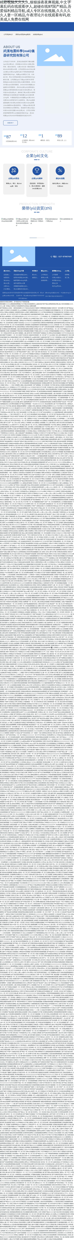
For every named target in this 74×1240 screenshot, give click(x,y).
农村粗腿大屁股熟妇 (29, 1037)
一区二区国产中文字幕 (61, 537)
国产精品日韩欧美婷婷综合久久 (28, 481)
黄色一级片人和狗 (61, 566)
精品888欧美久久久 (10, 351)
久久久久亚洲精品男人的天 (25, 437)
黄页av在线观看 (31, 368)
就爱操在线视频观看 (44, 424)
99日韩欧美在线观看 (31, 545)
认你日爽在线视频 (13, 404)
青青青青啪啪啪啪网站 (34, 683)
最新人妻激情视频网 (32, 608)
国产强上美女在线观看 (22, 566)
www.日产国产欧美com (6, 955)
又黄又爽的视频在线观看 (34, 529)
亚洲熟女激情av (62, 389)
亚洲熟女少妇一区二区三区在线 (59, 731)
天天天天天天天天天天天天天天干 (42, 768)
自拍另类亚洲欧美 (18, 974)
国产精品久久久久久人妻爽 (44, 1026)
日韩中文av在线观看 (25, 597)
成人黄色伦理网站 (55, 466)
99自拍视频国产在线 (66, 983)
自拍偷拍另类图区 (18, 341)
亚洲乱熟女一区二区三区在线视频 (52, 704)
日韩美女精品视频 (66, 491)
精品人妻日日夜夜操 (27, 533)
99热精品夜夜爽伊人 (42, 966)
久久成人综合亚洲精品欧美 (39, 379)
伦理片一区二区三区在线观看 (20, 860)
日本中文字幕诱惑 (56, 851)
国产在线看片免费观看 (49, 572)
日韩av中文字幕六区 (12, 1024)
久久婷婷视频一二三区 (63, 418)
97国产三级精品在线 (37, 506)
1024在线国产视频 (43, 418)
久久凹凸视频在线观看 (32, 526)
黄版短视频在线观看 (33, 708)
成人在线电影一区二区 (62, 764)
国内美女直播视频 (7, 872)
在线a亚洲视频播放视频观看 (8, 776)
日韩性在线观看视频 (36, 576)
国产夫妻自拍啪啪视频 (50, 531)
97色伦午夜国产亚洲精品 (17, 416)
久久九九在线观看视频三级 (61, 895)
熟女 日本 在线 (42, 549)
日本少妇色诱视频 (50, 599)
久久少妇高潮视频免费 (30, 712)
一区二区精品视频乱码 (67, 487)
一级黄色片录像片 (10, 914)
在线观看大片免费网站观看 (61, 812)
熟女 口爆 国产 (7, 537)
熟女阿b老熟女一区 (67, 560)
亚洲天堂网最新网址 (11, 1035)
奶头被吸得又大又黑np (66, 516)
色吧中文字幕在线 (45, 510)
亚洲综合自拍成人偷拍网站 (16, 531)
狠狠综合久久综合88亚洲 (61, 595)
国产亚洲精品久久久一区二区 (61, 683)
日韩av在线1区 (38, 531)
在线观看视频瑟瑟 (43, 989)
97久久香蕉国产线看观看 (47, 970)
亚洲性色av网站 (43, 866)
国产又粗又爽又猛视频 (67, 674)
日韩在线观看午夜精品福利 (36, 449)
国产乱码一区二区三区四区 (60, 930)
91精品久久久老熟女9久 (7, 793)
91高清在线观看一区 (25, 641)
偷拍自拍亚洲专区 (28, 395)
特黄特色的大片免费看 (16, 864)
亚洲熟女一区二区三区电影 (55, 522)
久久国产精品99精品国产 (12, 849)
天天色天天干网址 (39, 479)
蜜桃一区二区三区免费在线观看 (24, 572)
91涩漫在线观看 (23, 639)
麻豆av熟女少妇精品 (49, 489)
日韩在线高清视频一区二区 (38, 872)
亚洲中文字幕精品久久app (35, 493)
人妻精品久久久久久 (21, 997)
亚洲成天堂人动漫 (52, 387)
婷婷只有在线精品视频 (9, 347)
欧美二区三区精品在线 (21, 868)
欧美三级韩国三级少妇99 (33, 808)
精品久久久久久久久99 (44, 360)
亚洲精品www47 (31, 676)
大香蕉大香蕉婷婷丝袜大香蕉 (11, 466)
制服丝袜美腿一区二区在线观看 (51, 995)
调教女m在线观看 (54, 693)
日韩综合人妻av (30, 987)
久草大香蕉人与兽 (31, 972)
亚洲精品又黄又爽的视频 (9, 329)
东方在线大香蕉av (62, 370)
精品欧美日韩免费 (62, 479)
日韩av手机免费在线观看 (61, 593)
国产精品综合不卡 (27, 856)
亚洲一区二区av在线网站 (51, 589)
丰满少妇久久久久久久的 (65, 316)
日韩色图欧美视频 (28, 331)
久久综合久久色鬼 (5, 720)
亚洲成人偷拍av (38, 329)
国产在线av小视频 (24, 589)
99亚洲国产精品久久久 (60, 903)
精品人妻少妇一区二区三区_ (30, 424)
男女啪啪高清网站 (35, 637)
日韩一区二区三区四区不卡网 (61, 756)
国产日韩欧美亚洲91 (14, 456)
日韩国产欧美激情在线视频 (10, 370)
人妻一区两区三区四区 (27, 476)
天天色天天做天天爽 (21, 772)
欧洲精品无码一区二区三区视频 (52, 679)
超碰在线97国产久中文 (47, 337)
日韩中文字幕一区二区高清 (18, 895)
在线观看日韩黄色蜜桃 (24, 370)
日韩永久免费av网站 (65, 831)
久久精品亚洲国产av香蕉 (45, 870)
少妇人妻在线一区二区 (52, 654)
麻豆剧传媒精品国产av (8, 785)
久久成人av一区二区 (15, 570)
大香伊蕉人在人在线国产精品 (31, 318)
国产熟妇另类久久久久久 (7, 408)
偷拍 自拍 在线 (48, 858)
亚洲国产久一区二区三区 (41, 699)
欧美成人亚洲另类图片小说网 (8, 658)
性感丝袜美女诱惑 (48, 903)
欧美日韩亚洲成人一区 (53, 397)
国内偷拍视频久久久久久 (46, 324)
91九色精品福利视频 (13, 883)
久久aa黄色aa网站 (24, 741)
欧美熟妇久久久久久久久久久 (53, 964)
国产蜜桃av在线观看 (30, 845)
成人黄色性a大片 (24, 937)
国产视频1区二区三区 (16, 847)
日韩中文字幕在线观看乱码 (33, 1016)
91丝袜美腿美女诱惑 (21, 889)
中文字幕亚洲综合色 (9, 681)
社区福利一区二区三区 (35, 1047)
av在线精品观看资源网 (29, 695)
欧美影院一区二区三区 (58, 816)
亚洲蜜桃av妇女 (4, 464)
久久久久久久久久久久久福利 (47, 997)
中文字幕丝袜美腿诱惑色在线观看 (58, 499)
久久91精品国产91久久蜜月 (65, 626)
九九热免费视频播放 (59, 347)
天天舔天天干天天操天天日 (26, 1039)
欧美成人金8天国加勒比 (41, 543)
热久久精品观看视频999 (43, 1045)
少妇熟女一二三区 (24, 947)
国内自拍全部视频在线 (45, 624)
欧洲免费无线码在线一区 (63, 824)
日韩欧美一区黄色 (34, 574)
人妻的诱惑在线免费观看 (7, 431)
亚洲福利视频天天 (57, 314)
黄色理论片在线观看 (25, 472)
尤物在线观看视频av (9, 1007)
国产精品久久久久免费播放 (50, 410)
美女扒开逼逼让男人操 (23, 462)
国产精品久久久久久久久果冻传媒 (49, 749)
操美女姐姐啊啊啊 (38, 339)
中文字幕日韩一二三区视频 (42, 851)
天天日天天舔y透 (50, 358)
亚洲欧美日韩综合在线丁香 (58, 568)
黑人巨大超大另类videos (17, 554)
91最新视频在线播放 (23, 831)
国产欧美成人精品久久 (33, 356)
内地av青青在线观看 (33, 485)
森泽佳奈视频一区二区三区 (16, 512)
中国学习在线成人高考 (11, 701)
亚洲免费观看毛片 (35, 556)
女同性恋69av (37, 685)
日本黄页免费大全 (49, 376)
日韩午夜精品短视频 (62, 660)
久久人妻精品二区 (66, 797)
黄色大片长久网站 (53, 535)
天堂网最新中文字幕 (64, 364)
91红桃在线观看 (19, 324)
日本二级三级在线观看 (48, 643)
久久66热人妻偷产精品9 (11, 358)
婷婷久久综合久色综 (54, 554)
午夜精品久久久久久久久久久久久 (22, 795)
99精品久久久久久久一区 (39, 370)
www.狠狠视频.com (7, 962)
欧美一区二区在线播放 (25, 645)
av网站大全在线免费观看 (18, 816)
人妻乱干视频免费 (10, 516)
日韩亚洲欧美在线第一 (22, 574)
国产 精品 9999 (32, 508)
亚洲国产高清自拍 (15, 901)
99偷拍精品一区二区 (61, 529)
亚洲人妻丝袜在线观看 (59, 441)
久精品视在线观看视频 (64, 564)
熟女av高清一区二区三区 (57, 526)
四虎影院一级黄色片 (41, 791)
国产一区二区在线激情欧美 (52, 501)
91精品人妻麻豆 (57, 399)
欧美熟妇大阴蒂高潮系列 (53, 635)
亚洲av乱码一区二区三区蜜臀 (58, 833)
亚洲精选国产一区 (53, 416)
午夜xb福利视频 (37, 524)
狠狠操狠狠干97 (43, 1030)
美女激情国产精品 (10, 576)
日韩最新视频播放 (54, 331)
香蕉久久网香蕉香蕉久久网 (38, 562)
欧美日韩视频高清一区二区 (58, 310)
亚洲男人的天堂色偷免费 (39, 670)
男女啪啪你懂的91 (55, 878)
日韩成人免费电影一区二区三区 (27, 601)
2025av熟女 (52, 418)
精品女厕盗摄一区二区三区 (45, 414)
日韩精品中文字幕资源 (14, 654)
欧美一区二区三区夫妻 (23, 658)
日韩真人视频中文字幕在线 (34, 516)
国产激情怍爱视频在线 (34, 889)
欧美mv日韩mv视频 (28, 810)
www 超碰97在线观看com (49, 826)
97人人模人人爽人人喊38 (18, 972)
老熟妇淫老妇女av (15, 476)
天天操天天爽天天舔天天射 (44, 864)
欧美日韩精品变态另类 (58, 495)
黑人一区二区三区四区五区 (60, 864)
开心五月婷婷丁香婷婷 (21, 474)
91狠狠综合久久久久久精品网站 (23, 995)
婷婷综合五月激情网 (39, 654)
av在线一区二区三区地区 (20, 489)
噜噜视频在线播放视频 (12, 597)
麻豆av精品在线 (32, 681)
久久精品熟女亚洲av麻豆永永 (23, 1041)
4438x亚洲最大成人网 (12, 364)
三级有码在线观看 (56, 408)
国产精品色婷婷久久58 (61, 539)
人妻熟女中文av (14, 641)
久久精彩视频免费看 (46, 816)
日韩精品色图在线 (26, 691)
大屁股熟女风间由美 (51, 618)
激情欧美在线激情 (33, 997)
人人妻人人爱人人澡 (60, 933)
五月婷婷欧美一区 (56, 778)
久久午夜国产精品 (15, 543)
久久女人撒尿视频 (37, 762)
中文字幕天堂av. (59, 376)
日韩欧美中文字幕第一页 (62, 381)
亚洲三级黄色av (39, 362)
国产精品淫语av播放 (43, 718)
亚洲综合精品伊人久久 (20, 316)
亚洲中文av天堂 (56, 637)
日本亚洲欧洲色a (46, 451)
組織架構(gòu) (38, 34)
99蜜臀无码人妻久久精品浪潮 (52, 1024)
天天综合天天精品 (22, 664)
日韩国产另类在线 (59, 574)
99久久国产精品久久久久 (52, 781)
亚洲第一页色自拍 (62, 722)
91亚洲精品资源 (9, 758)
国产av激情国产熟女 (61, 643)
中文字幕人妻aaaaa (32, 747)
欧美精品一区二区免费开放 (50, 316)
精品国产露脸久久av (8, 368)
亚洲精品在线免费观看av (66, 968)
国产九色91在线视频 (46, 616)
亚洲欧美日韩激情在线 (50, 458)
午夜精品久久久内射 (23, 651)
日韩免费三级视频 (52, 776)
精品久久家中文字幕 (5, 704)
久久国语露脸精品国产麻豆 (35, 458)
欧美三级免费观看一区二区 (51, 701)
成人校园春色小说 (60, 689)
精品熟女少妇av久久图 (61, 955)
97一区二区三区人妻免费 (26, 514)
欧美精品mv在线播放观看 (41, 354)
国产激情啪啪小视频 (39, 853)
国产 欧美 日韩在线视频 (44, 962)
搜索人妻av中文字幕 (64, 641)
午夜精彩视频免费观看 (30, 558)
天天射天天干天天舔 (44, 433)
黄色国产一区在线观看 (43, 368)
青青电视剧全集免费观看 (36, 858)
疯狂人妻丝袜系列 (7, 454)
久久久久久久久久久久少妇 (43, 695)
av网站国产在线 (30, 983)
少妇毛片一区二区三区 (51, 1037)
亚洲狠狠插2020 (58, 770)
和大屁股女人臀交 (58, 870)
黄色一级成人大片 (46, 314)
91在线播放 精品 (8, 497)
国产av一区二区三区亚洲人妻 (18, 801)
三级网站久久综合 (32, 418)
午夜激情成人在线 (60, 337)
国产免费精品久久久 (19, 510)
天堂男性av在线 (21, 347)
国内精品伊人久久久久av (36, 914)
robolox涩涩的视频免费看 (31, 687)
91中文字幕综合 (41, 735)
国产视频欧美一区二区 (11, 976)
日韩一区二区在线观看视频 (26, 606)
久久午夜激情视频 (34, 345)
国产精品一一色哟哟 (23, 518)
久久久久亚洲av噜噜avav (65, 462)
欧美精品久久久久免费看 (21, 345)
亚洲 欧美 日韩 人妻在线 (18, 753)
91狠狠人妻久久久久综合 (41, 331)
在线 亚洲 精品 (26, 1020)
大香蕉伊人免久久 (15, 1045)
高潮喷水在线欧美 (25, 643)
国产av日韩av (65, 454)
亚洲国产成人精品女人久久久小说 (19, 616)
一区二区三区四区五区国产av (13, 410)
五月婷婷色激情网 (24, 656)
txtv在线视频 (9, 522)
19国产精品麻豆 (36, 614)
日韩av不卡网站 (53, 543)
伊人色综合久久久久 (30, 693)
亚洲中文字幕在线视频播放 (47, 928)
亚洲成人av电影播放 (24, 701)
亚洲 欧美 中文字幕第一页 (40, 880)
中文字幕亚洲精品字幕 (51, 922)
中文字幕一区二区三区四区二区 (12, 354)
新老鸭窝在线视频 (54, 916)
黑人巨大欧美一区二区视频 (50, 576)
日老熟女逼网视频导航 (46, 460)
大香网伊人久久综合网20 (60, 647)
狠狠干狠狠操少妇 (21, 839)
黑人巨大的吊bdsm (15, 583)
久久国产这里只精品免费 (18, 789)
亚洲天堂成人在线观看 (65, 589)
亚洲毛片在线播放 (16, 435)
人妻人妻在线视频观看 (27, 920)
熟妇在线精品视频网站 (25, 716)
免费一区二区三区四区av (54, 724)
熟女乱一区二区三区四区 (50, 351)
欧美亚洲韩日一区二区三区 (26, 953)
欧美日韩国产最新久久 (58, 695)
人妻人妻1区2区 (27, 333)
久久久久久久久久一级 (19, 418)
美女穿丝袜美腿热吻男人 (43, 778)
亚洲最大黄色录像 (27, 862)
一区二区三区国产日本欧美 (20, 335)
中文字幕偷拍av (26, 372)
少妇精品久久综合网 (11, 437)
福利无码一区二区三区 (45, 399)
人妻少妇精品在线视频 (43, 601)
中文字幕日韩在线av (38, 822)
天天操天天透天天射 (66, 339)
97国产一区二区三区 (19, 497)
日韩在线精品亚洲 (49, 955)
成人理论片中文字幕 (52, 862)
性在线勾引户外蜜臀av (55, 374)
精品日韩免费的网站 (51, 389)
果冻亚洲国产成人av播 (22, 591)
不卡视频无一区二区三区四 (30, 447)
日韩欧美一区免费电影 (26, 539)
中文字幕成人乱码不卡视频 (27, 945)
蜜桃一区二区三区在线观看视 (61, 460)
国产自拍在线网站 (46, 412)
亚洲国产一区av (42, 443)
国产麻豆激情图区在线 (14, 533)
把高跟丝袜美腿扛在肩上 (33, 510)
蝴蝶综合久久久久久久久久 (61, 741)
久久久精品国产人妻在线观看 (35, 908)
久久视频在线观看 (59, 664)
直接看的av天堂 (12, 445)
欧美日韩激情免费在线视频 (58, 581)
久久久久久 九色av (61, 489)
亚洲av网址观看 (33, 824)
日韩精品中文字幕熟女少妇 (25, 835)
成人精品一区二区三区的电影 (50, 516)
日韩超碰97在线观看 (30, 554)
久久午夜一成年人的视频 (53, 474)
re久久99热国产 (26, 410)
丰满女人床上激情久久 (18, 668)
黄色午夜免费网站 (23, 843)
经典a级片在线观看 (40, 397)
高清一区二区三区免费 (31, 593)
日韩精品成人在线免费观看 (42, 581)
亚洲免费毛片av (51, 735)
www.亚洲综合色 (34, 460)
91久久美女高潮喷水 (46, 556)
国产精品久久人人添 (66, 597)
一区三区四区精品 (38, 710)
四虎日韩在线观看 (10, 891)
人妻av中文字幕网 (9, 1047)
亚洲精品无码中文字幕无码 (18, 356)
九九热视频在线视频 (15, 685)
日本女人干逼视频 (65, 331)
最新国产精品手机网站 (22, 743)
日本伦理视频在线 (26, 343)
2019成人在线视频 (13, 643)
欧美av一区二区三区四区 (12, 491)
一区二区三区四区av (17, 604)
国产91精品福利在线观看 (7, 887)
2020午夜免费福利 (32, 414)
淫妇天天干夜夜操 (55, 766)
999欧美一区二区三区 (39, 483)
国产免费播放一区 (38, 385)
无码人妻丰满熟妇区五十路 (63, 335)
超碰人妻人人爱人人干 (19, 647)
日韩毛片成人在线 (5, 789)
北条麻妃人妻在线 (38, 697)
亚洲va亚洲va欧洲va (34, 664)
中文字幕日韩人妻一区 (65, 576)
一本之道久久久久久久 (37, 404)
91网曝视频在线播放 (45, 308)
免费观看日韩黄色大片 (62, 549)
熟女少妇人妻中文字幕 (63, 458)
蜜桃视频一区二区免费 (33, 756)
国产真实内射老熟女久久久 (10, 980)
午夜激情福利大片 (12, 679)
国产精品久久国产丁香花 (41, 916)
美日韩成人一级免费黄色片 (28, 1045)
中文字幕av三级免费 (13, 905)
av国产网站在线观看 (18, 878)
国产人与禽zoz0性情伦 (39, 795)
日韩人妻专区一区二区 (18, 399)
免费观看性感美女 (11, 587)
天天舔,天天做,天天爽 (48, 529)
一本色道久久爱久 (46, 495)
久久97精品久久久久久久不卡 (46, 824)
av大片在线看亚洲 (26, 583)
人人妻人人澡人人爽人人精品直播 (48, 512)
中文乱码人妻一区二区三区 (19, 537)
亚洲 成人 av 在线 (7, 722)
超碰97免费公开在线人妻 (31, 512)
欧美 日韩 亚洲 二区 (56, 560)
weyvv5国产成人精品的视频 (37, 743)
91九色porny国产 (55, 1007)
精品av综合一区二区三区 (18, 1016)
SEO (46, 296)
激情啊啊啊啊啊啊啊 (16, 1037)
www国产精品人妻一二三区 (64, 751)
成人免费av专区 (39, 606)
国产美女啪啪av (49, 639)
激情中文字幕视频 (47, 668)
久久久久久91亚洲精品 (19, 708)
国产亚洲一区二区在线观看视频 (21, 499)
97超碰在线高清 (58, 312)
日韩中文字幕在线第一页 (9, 637)
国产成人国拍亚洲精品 (18, 326)
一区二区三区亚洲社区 (36, 701)
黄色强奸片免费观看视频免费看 (43, 1018)
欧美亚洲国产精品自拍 (40, 395)
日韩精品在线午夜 (65, 354)
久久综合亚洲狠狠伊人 (52, 483)
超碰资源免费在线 (13, 731)
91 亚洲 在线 (7, 916)
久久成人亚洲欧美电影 (43, 878)
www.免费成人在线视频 (46, 420)
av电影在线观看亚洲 (13, 670)
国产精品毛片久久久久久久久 (16, 812)
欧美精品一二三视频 (18, 672)
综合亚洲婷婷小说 (13, 585)
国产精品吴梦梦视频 (25, 404)
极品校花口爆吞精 (50, 362)
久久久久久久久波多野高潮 (32, 322)
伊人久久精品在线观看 (22, 935)
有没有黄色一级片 (54, 737)
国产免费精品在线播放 (56, 318)
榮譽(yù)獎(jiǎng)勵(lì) (23, 34)
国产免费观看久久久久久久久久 (15, 989)
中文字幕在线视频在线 (46, 312)
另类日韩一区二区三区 (8, 376)
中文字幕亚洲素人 (40, 918)
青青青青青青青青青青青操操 (39, 343)
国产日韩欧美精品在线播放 (35, 943)
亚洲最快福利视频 (29, 439)
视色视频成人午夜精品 (32, 433)
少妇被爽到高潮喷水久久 (57, 839)
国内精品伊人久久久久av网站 (38, 491)
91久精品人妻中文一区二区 (21, 522)
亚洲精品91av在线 (15, 622)
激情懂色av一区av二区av (38, 612)
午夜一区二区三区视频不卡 (35, 376)
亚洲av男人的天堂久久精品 (52, 606)
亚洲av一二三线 (9, 385)
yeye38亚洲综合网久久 (61, 714)
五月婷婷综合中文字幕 (12, 768)
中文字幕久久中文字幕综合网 (65, 406)
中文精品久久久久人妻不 (46, 747)
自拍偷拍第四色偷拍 (45, 401)
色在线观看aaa (30, 497)
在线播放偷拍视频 (20, 431)
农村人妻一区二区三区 (8, 797)
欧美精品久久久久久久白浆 (29, 435)
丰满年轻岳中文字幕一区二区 (38, 535)
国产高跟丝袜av (44, 526)
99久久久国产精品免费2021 (23, 614)
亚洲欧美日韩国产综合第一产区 (61, 401)
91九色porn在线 (12, 462)
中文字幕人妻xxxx (57, 431)
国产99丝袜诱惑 (25, 733)
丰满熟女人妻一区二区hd (45, 712)
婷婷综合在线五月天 (16, 866)
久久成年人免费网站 (28, 828)
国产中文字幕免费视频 (44, 772)
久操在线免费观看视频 (59, 676)
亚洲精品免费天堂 (47, 383)
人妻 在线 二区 (30, 851)
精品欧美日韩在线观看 (18, 624)
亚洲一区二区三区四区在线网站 (52, 849)
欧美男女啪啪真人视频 (63, 666)
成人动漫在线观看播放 (37, 547)
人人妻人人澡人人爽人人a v (16, 593)
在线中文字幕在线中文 (24, 1028)
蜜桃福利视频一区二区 (66, 397)
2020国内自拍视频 (68, 399)
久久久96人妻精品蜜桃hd (58, 545)
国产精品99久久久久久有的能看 (56, 951)
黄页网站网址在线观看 (23, 799)
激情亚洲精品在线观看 (42, 737)
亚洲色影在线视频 (68, 431)
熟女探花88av (15, 991)
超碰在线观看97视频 (10, 635)
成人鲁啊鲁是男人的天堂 (49, 320)
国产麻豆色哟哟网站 (28, 570)
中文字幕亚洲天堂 (61, 404)
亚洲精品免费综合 (58, 874)
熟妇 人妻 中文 (38, 679)
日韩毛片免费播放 (42, 585)
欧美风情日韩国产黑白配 (53, 745)
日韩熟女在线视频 (14, 729)
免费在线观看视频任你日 (53, 620)
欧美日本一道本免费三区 (59, 308)
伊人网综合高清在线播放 (54, 333)
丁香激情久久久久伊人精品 (34, 751)
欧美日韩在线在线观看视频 (38, 951)
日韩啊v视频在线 (40, 901)
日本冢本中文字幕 (7, 876)
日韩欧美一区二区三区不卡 (41, 941)
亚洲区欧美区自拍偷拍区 (26, 731)
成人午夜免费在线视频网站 (13, 1014)
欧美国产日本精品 (49, 381)
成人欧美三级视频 (18, 333)
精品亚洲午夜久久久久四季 (58, 356)
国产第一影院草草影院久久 (11, 649)
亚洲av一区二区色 (64, 799)
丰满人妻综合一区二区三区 (48, 949)
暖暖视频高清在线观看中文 (39, 597)
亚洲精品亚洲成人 (37, 583)
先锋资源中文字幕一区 (49, 583)
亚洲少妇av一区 (40, 722)
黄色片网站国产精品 (52, 783)
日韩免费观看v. (65, 878)
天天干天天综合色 (66, 333)
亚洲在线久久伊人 (55, 354)
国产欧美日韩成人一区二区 (51, 329)
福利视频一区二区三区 (44, 760)
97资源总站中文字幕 (42, 693)
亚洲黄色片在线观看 (21, 376)
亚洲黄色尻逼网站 (49, 856)
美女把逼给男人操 (50, 404)
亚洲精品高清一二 (58, 624)
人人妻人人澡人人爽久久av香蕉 (52, 493)
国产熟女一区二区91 (59, 481)
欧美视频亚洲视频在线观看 (18, 389)
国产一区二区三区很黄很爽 (45, 347)
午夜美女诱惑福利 (32, 310)
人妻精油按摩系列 (26, 841)
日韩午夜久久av (25, 387)
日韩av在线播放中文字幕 (35, 1012)
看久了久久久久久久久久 (24, 1043)
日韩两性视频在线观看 (45, 393)
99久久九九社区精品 (64, 922)
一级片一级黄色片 (13, 472)
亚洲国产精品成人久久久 (7, 1041)
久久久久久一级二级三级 (10, 941)
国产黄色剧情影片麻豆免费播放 (27, 1026)
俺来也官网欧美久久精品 (11, 656)
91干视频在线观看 (5, 401)
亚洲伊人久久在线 (49, 537)
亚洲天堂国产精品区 (22, 449)
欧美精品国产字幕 (32, 549)
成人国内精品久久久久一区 (33, 668)
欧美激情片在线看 (31, 631)
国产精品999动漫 (31, 785)
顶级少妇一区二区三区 (6, 970)
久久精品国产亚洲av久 (66, 472)
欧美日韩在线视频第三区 (34, 551)
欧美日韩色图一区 (56, 960)
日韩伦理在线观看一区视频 (51, 831)
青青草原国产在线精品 (39, 333)
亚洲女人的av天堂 (27, 685)
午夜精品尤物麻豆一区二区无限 (55, 612)
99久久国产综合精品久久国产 (36, 474)
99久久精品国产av (42, 631)
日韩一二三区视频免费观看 (39, 456)
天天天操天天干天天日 (53, 366)
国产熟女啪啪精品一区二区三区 (39, 499)
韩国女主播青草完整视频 (44, 408)
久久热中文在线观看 (27, 654)
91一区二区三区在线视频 (14, 964)
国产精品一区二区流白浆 (20, 943)
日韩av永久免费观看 (19, 454)
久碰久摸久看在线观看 (6, 985)
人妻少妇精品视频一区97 (39, 372)
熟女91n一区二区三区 (16, 395)
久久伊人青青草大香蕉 (38, 358)
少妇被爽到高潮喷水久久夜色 (38, 793)
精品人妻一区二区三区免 (37, 937)
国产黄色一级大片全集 (38, 641)
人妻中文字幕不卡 (13, 716)
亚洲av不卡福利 (52, 631)
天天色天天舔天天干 (56, 341)
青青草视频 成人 (67, 341)
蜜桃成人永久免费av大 (13, 841)
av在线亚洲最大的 (38, 426)
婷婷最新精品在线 (65, 579)
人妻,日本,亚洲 (44, 374)
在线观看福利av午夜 (14, 633)
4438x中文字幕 (34, 1007)
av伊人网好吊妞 (53, 820)
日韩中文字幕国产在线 (12, 937)
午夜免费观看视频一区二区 (38, 905)
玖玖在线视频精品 (26, 547)
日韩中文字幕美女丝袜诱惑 (32, 672)
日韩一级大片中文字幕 (17, 439)
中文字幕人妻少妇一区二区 (46, 593)
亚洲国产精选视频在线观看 (42, 560)
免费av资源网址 (42, 416)
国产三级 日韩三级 (37, 351)
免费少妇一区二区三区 (51, 908)
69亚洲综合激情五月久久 (28, 999)
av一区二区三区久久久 (6, 393)
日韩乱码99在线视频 (23, 587)
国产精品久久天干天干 (21, 758)
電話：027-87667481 (62, 257)
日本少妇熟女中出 (37, 541)
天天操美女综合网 (26, 720)
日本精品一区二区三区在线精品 (60, 708)
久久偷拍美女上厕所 (49, 697)
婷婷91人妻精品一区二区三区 (38, 522)
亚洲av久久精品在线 (27, 349)
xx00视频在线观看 (66, 501)
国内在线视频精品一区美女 (49, 720)
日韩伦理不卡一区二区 (19, 414)
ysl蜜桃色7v (19, 629)
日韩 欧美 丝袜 (51, 549)
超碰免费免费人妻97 (55, 439)
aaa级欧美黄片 (36, 337)
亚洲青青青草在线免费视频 (52, 547)
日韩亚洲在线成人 (12, 835)
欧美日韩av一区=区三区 (9, 1010)
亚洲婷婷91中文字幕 (26, 524)
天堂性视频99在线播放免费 (11, 470)
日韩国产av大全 (7, 418)
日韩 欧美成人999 (10, 487)
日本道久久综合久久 (57, 533)
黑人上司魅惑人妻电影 (35, 1032)
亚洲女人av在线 (34, 393)
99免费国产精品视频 (8, 1012)
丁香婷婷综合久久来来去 (7, 433)
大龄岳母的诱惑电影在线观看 (25, 329)
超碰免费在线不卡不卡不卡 (31, 401)
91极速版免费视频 (22, 508)
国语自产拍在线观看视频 (35, 1001)
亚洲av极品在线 (38, 514)
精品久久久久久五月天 (21, 1047)
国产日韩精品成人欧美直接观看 (23, 697)
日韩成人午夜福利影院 (28, 745)
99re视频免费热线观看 (30, 770)
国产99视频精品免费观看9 (23, 764)
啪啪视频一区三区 (8, 495)
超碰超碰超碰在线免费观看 (25, 679)
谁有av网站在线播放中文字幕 (48, 345)
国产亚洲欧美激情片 (52, 799)
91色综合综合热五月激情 (32, 308)
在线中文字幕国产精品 (20, 949)
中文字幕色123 (38, 572)
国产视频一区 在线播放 (14, 880)
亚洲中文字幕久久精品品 (62, 897)
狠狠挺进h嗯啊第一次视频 (24, 406)
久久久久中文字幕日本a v (9, 674)
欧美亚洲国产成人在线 (40, 564)
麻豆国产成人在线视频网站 (24, 635)
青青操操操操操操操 (35, 383)
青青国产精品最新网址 (6, 441)
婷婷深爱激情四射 (40, 987)
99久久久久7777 (29, 362)
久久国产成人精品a (5, 318)
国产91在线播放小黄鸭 (37, 472)
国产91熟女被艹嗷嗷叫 (33, 749)
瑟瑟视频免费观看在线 (55, 343)
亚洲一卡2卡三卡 (44, 318)
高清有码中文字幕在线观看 (59, 445)
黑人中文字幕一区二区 (27, 501)
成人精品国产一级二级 (53, 604)
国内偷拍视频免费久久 (12, 514)
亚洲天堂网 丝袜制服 (12, 320)
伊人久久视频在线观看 (14, 745)
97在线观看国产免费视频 (33, 647)
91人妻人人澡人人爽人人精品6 (54, 837)
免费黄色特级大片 (35, 312)
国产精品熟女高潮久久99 (61, 414)
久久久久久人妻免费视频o (14, 695)
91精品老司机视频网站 (44, 1022)
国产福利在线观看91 (44, 545)
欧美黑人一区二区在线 (8, 997)
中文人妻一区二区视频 (25, 339)
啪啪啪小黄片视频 (55, 797)
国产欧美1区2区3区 (23, 445)
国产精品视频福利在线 (30, 604)
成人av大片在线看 (38, 626)
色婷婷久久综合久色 (54, 920)
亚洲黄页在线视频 (52, 395)
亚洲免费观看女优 (7, 608)
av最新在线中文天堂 (18, 916)
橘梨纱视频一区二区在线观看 (42, 533)
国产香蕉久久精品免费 (20, 485)
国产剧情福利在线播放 (16, 397)
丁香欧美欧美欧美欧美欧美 (59, 891)
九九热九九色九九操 (7, 774)
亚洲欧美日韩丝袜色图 (25, 626)
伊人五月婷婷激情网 (63, 426)
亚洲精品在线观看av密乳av (16, 443)
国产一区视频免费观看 (16, 787)
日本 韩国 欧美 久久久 (46, 595)
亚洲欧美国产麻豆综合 (12, 626)
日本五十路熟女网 (29, 874)
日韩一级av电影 (38, 539)
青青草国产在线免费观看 (17, 595)
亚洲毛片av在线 (31, 408)
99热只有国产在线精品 (15, 856)
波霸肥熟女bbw (42, 681)
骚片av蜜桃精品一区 (8, 316)
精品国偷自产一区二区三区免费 (38, 724)
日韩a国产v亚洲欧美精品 (20, 826)
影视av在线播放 (9, 312)
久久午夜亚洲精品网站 (25, 364)
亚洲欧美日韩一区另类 (27, 568)
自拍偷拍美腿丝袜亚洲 (35, 587)
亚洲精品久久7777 (15, 387)
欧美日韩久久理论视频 (12, 481)
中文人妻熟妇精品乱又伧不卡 (50, 614)
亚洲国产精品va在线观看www (48, 1003)
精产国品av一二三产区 (13, 379)
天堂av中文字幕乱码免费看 (14, 564)
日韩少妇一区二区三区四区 (32, 374)
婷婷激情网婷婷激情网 (66, 866)
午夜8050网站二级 (40, 729)
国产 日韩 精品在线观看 (43, 520)
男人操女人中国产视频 (38, 579)
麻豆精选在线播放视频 (17, 374)
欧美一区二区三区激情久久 (36, 639)
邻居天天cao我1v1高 (20, 962)
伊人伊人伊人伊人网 (63, 651)
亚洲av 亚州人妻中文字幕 (49, 551)
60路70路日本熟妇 (47, 441)
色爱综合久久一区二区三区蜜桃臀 (62, 616)
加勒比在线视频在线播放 (19, 526)
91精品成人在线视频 (12, 951)
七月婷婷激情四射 (44, 1007)
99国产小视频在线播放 (41, 439)
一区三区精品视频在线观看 (32, 595)
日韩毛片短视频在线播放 (37, 922)
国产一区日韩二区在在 (66, 656)
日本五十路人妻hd (64, 506)
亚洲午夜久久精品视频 (42, 797)
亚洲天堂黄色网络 (26, 379)
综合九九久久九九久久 (53, 753)
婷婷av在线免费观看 (40, 783)
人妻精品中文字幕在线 (25, 320)
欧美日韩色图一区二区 (45, 608)
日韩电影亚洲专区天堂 (14, 520)
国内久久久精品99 (26, 456)
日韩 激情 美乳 (43, 454)
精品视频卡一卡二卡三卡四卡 (56, 456)
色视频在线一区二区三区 (37, 610)
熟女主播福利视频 (12, 337)
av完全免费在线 (17, 939)
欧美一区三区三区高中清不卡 (11, 314)
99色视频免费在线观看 (46, 574)
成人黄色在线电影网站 (23, 1003)
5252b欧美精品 (45, 833)
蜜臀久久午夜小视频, (65, 976)
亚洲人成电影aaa (65, 781)
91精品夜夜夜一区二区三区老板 (62, 541)
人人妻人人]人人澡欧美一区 (52, 487)
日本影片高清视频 (44, 468)
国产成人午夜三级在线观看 (18, 412)
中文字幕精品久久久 (65, 329)
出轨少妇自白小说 (64, 980)
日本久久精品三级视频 (63, 531)
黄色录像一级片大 (28, 847)
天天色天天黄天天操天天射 (14, 897)
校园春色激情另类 (53, 814)
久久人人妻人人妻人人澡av (42, 810)
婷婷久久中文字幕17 (10, 689)
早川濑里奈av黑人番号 (48, 764)
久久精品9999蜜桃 (45, 1010)
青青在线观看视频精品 (66, 972)
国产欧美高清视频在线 (6, 562)
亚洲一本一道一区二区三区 (10, 339)
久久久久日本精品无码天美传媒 (36, 389)
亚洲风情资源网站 (13, 645)
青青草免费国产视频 (64, 558)
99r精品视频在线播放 (16, 810)
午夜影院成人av (63, 512)
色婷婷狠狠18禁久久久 (40, 476)
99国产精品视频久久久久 (19, 756)
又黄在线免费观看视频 (39, 366)
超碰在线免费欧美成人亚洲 (51, 656)
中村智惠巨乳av (24, 491)
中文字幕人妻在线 (11, 406)
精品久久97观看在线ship (41, 349)
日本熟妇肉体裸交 (22, 689)
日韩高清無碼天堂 (26, 622)
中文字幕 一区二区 (7, 747)
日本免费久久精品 (68, 706)
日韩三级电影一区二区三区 (54, 795)
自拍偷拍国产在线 (25, 649)
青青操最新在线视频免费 (38, 462)
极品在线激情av (41, 993)
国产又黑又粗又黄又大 (31, 416)
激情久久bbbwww (32, 962)
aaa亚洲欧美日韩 (20, 785)
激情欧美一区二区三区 (29, 864)
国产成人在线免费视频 (12, 762)
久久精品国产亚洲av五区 (54, 681)
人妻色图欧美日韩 (28, 939)
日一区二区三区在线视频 (53, 579)
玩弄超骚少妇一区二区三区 (53, 504)
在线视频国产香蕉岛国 (16, 331)
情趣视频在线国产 (58, 391)
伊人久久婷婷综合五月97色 (54, 987)
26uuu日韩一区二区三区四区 (15, 766)
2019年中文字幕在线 (28, 560)
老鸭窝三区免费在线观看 (41, 920)
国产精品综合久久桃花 (16, 828)
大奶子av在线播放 (67, 849)
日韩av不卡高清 (37, 995)
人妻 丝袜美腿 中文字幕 (59, 393)
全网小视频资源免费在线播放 (15, 930)
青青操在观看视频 (55, 601)
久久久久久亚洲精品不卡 (64, 320)
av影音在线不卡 (42, 604)
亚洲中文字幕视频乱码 (24, 337)
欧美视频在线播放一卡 (63, 583)
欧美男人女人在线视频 (62, 629)
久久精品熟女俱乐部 (36, 660)
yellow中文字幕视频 (44, 310)
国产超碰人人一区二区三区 (17, 545)
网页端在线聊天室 (23, 666)
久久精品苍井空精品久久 (11, 606)
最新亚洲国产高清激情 (64, 843)
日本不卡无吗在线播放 (56, 941)
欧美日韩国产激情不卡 (53, 947)
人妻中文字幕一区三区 (61, 958)
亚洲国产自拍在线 (18, 322)
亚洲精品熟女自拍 (59, 747)
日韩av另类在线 (58, 587)
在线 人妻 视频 (28, 426)
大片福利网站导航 (5, 753)
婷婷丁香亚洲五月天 (11, 651)
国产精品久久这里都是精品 (18, 551)
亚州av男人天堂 (18, 918)
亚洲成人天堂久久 (34, 868)
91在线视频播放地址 (20, 887)
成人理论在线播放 (21, 516)
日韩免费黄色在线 (11, 508)
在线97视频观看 (68, 391)
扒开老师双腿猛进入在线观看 (52, 339)
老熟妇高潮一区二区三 (27, 699)
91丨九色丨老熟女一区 (50, 651)
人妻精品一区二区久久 (56, 368)
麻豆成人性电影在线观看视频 (64, 385)
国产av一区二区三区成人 (27, 729)
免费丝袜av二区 (67, 787)
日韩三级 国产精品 (39, 726)
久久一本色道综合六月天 (55, 739)
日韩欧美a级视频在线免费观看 (41, 645)
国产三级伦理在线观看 (48, 326)
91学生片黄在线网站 (25, 506)
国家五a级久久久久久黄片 (30, 468)
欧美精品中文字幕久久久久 (34, 704)
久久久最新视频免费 (57, 412)
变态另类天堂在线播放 (59, 383)
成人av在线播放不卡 (30, 341)
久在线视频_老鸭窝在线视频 (19, 908)
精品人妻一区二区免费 (47, 664)
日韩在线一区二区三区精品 (61, 324)
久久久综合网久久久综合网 (46, 714)
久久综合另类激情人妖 (6, 341)
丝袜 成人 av (13, 620)
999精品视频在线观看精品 (59, 360)
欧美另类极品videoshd (25, 710)
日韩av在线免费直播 (18, 760)
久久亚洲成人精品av (31, 431)
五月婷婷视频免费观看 (12, 710)
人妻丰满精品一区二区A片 (62, 437)
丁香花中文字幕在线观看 (11, 947)
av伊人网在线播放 (65, 883)
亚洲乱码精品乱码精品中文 (33, 326)
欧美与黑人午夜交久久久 (65, 905)
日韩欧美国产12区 (5, 389)
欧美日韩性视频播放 (30, 930)
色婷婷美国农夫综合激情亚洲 (38, 947)
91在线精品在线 (56, 608)
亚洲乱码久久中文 (8, 683)
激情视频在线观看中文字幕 (10, 589)
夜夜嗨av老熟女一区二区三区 (21, 872)
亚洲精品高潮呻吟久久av (49, 406)
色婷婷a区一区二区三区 (53, 622)
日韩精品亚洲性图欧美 (9, 529)
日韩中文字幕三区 (17, 318)
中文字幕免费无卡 (35, 495)
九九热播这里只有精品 (19, 722)
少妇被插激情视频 (7, 943)
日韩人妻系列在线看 (61, 928)
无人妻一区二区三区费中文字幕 (49, 672)
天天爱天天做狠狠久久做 (39, 622)
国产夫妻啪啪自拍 (58, 803)
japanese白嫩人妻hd (55, 349)
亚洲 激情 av (5, 622)
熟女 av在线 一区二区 (65, 410)
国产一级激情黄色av (15, 960)
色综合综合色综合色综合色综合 (40, 1020)
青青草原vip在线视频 (33, 420)
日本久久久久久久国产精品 (21, 610)
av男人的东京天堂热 (16, 360)
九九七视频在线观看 (50, 449)
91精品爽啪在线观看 (25, 358)
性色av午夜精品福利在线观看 (51, 524)
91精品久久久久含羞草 (53, 491)
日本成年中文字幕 (45, 766)
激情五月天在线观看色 (48, 685)
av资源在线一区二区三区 (17, 451)
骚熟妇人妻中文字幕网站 (7, 599)
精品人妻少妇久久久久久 (13, 524)
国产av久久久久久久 (51, 462)
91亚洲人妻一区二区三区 (7, 474)
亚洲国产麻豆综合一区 (32, 391)
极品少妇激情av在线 (62, 789)
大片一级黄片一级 (36, 733)
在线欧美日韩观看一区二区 (36, 335)
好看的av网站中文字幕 (16, 783)
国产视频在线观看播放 (49, 518)
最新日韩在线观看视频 (20, 683)
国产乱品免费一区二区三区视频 (58, 1020)
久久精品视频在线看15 (14, 862)
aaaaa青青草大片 (52, 649)
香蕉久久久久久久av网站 (42, 787)
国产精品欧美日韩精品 (23, 429)
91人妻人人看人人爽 (48, 860)
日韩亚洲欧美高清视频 (38, 599)
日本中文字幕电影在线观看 (32, 451)
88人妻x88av (9, 749)
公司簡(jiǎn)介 (8, 34)
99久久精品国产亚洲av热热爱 (59, 510)
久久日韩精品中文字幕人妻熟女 (56, 562)
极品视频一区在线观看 (60, 974)
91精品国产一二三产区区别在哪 (13, 968)
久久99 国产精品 (47, 541)
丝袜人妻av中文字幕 (8, 918)
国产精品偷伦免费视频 (11, 912)
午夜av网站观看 (56, 633)
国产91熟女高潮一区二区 (43, 470)
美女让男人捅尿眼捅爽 (31, 924)
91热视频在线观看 (63, 729)
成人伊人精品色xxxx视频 (55, 791)
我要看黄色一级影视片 (50, 626)
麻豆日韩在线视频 (38, 381)
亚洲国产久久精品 (15, 733)
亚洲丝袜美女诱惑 (67, 853)
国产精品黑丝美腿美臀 (14, 899)
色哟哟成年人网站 (51, 722)
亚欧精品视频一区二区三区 (50, 762)
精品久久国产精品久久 (38, 618)
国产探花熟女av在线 (6, 308)
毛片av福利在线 (61, 801)
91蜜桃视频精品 (39, 933)
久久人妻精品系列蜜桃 (25, 483)
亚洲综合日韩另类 (46, 445)
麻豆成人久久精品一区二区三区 (34, 955)
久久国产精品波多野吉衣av (52, 926)
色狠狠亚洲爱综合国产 (17, 712)
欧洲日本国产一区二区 (36, 656)
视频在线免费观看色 (63, 395)
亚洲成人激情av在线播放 (58, 470)
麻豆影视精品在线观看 (45, 391)
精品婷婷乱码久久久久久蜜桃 (41, 716)
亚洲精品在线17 (59, 326)
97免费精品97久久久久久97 (25, 853)
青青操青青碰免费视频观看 (57, 468)
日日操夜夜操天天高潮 (48, 1016)
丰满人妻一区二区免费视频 (9, 1026)
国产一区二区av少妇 (14, 422)
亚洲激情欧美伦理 (13, 1039)
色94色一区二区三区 (39, 364)
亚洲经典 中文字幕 (49, 385)
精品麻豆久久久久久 (20, 408)
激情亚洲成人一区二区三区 (12, 501)
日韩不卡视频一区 (29, 581)
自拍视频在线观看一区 (27, 806)
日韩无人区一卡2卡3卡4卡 (25, 674)
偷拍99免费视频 (52, 379)
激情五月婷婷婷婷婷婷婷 (28, 737)
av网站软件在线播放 (16, 468)
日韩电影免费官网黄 (21, 681)
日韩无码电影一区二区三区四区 (56, 785)
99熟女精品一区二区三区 (26, 818)
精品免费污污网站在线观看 (49, 893)
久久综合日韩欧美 (64, 726)
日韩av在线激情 (20, 487)
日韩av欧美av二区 (42, 968)
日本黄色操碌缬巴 (46, 647)
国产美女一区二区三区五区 (22, 793)
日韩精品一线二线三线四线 (64, 572)
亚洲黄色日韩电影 (67, 429)
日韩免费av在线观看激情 (32, 324)
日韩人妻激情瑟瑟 (45, 356)
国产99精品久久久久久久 (14, 791)
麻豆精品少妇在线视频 (59, 668)
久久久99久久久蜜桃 (6, 489)
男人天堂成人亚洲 (48, 841)
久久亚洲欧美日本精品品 (51, 506)
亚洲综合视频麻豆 (30, 820)
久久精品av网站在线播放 (25, 1024)
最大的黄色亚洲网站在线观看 (23, 599)
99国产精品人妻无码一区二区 (45, 812)
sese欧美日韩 (7, 535)
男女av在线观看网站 (9, 808)
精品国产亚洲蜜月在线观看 (60, 447)
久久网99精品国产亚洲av (55, 443)
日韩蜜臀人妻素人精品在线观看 (23, 385)
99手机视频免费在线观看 (28, 633)
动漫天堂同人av (62, 876)
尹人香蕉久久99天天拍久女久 (20, 556)
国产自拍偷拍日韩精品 (19, 608)
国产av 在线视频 (31, 985)
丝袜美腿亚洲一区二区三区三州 (20, 858)
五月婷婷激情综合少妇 (49, 660)
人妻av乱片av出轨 (58, 1026)
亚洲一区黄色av (63, 880)
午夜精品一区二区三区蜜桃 (42, 568)
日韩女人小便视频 (26, 422)
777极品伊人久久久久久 (32, 816)
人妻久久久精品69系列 (27, 803)
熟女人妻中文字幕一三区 (14, 372)
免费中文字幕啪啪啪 (57, 1010)
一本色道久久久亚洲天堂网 (47, 629)
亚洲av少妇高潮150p (14, 381)
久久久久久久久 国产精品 (25, 885)
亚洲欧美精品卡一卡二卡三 (58, 645)
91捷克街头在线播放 (8, 549)
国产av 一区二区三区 (48, 958)
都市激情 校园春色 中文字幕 (38, 1035)
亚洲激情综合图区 (64, 1037)
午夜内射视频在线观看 (54, 774)
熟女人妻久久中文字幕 (51, 364)
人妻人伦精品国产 (20, 433)
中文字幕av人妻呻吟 (20, 549)
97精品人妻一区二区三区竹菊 (46, 508)
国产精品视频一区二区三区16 (8, 518)
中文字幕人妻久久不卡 (33, 412)
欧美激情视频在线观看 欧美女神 (43, 803)
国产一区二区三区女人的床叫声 (40, 466)
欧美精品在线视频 (37, 1043)
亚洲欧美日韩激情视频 (46, 322)
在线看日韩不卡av (18, 978)
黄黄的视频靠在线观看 (58, 570)
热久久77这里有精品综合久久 (58, 435)
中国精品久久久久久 (65, 822)
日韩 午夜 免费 (60, 514)
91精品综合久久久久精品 (58, 520)
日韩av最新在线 (25, 314)
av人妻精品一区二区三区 (64, 758)
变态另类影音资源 (58, 768)
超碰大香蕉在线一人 (28, 397)
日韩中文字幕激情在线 (49, 751)
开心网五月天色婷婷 (43, 435)
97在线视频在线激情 (6, 399)
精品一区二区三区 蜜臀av (35, 689)
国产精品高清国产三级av (24, 351)
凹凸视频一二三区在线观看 (7, 574)
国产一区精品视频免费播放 (17, 631)
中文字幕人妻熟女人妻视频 (58, 424)
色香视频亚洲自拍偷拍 (60, 1001)
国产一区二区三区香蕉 (59, 591)
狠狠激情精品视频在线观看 (61, 808)
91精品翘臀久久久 (63, 999)
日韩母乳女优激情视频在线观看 (9, 739)
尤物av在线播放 (45, 429)
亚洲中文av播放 (51, 370)
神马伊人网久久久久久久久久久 (27, 993)
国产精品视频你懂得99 (66, 662)
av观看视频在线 (36, 320)
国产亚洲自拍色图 (49, 539)
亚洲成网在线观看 (15, 343)
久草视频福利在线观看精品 (58, 497)
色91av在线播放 (22, 458)
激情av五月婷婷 (68, 841)
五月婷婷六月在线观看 (10, 310)
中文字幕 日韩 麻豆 (12, 1032)
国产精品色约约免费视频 (17, 426)
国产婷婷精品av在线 (19, 714)
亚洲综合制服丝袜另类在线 (21, 393)
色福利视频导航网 (35, 314)
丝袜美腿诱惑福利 (37, 662)
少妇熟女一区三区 (47, 591)
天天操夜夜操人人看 (40, 818)
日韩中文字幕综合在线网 (27, 991)
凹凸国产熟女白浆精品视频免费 (62, 712)
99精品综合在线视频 (51, 885)
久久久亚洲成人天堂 (52, 1028)
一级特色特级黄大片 (18, 308)
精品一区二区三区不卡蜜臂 (50, 980)
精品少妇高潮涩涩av (39, 620)
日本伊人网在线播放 (54, 674)
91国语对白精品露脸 (11, 601)
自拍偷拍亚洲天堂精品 (49, 666)
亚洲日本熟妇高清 (60, 358)
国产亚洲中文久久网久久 (52, 835)
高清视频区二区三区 (51, 479)
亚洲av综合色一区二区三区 (34, 1005)
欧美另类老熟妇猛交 (27, 899)
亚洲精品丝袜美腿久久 (36, 651)
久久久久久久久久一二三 (35, 316)
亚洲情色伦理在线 (66, 474)
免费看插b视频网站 (48, 689)
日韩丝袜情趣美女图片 (32, 624)
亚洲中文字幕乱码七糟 (57, 760)
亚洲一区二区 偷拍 (42, 814)
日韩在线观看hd (18, 687)
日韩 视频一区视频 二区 (10, 666)
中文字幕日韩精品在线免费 (66, 610)
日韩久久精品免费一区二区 (35, 489)
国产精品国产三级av (50, 514)
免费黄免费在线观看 (67, 622)
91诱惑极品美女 (34, 928)
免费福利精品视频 (37, 410)
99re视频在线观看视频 (45, 447)
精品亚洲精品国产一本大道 (21, 460)
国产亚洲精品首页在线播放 (13, 349)
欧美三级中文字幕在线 (31, 454)
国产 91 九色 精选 (49, 335)
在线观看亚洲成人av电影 (22, 312)
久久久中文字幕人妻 (23, 1035)
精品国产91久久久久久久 (65, 379)
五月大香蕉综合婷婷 (14, 920)
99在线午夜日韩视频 (59, 556)
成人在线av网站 (57, 1039)
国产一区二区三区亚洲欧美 (9, 781)
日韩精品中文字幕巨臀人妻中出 (15, 558)
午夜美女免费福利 (5, 676)
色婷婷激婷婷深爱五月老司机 (62, 322)
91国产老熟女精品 (30, 797)
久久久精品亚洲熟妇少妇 (13, 547)
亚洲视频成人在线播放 (23, 612)
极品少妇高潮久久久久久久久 (33, 441)
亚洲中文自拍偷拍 (8, 345)
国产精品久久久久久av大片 (20, 958)
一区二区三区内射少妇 (16, 447)
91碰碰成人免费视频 (20, 368)
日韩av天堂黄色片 (55, 718)
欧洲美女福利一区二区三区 (48, 789)
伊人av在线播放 (22, 310)
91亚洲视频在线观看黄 (63, 449)
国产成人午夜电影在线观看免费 (34, 487)
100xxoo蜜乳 (19, 891)
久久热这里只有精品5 (21, 493)
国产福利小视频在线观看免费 (8, 664)
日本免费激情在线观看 (53, 372)
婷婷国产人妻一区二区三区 (55, 585)
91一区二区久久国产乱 (46, 895)
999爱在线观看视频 (22, 724)
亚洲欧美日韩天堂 (54, 880)
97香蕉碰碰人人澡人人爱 (23, 576)
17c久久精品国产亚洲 (16, 822)
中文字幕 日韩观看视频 (49, 801)
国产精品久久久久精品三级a (59, 433)
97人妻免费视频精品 (67, 439)
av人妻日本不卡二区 (15, 424)
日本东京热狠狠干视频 (18, 391)
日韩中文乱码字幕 (65, 372)
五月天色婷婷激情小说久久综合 (9, 843)
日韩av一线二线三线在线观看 (53, 935)
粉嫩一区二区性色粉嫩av (10, 1028)
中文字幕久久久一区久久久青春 (24, 366)
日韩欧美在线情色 (61, 362)
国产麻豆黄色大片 (38, 856)
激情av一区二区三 (56, 429)
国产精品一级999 (57, 910)
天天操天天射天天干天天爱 (38, 387)
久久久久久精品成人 (30, 974)
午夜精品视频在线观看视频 (30, 464)
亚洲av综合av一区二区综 (35, 758)
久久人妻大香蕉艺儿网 (52, 422)
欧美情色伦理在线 (46, 637)
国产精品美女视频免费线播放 (25, 776)
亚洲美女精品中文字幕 (44, 431)
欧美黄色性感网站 (11, 1003)
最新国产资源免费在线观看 (27, 470)
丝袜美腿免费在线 (21, 529)
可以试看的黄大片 (24, 883)
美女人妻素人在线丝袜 (17, 362)
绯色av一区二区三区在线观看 (20, 383)
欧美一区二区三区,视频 (43, 341)
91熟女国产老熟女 (18, 441)
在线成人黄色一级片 (32, 714)
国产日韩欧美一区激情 (12, 818)
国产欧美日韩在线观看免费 (49, 1032)
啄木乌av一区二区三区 (8, 889)
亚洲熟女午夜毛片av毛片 (65, 885)
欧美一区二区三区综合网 (38, 504)
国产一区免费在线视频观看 (12, 699)
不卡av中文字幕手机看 (65, 814)
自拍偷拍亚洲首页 (26, 541)
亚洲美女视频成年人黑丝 (29, 520)
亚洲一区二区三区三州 (23, 660)
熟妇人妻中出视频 (11, 662)
